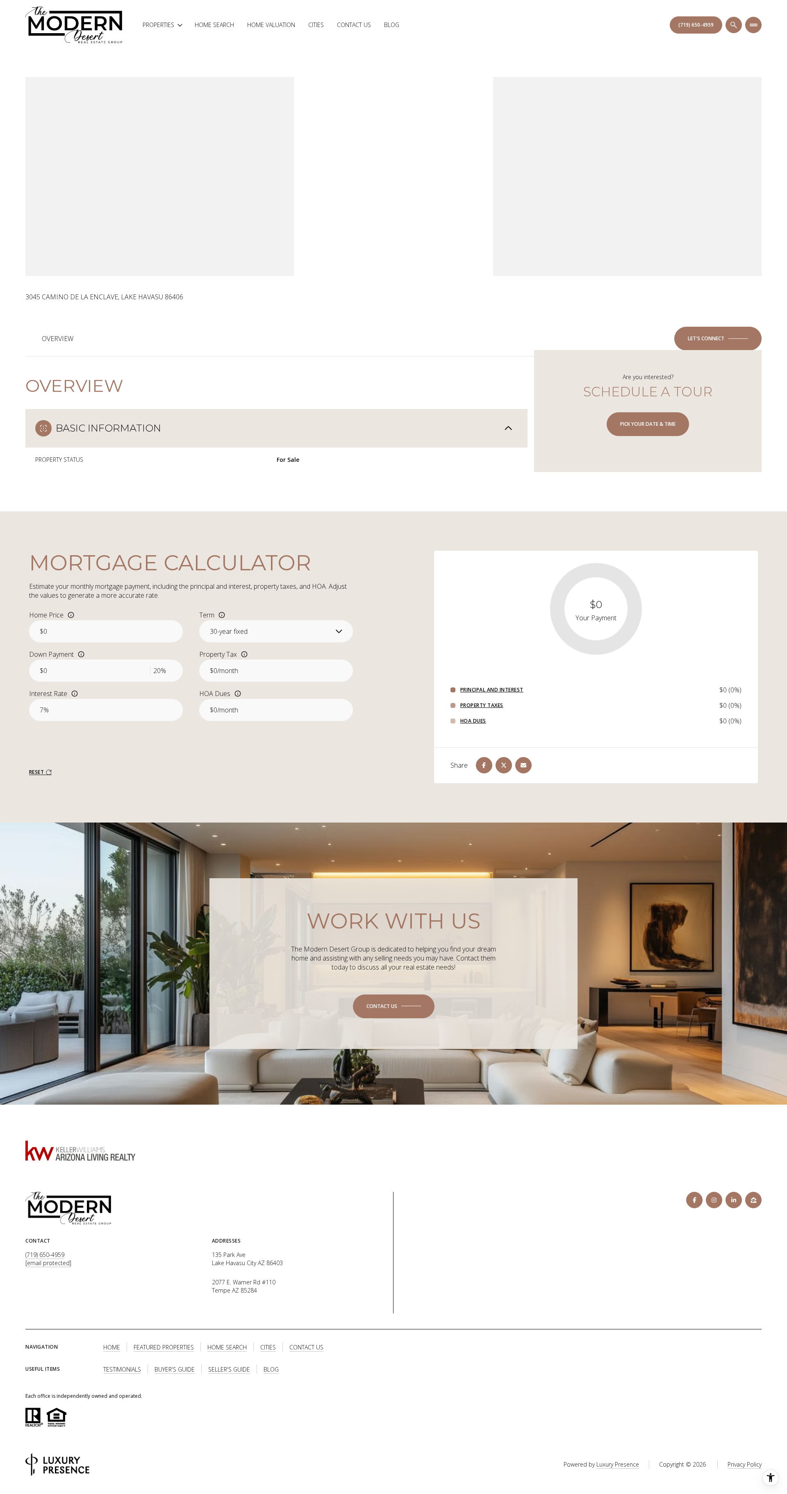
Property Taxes (481, 705)
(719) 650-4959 (44, 1255)
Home (111, 1347)
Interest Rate (48, 693)
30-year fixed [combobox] (229, 631)
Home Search (214, 25)
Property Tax (218, 654)
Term (206, 614)
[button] (718, 338)
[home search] (734, 25)
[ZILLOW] (753, 1200)
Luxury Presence (617, 1464)
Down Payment (51, 654)
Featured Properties (164, 1347)
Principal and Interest (491, 689)
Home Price (46, 614)
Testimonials (122, 1369)
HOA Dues (214, 693)
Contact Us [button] (306, 1347)
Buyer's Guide (175, 1369)
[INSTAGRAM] (714, 1200)
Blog (391, 25)
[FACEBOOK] (694, 1200)
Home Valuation (271, 25)
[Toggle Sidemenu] (753, 25)
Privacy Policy (745, 1464)
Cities (316, 25)
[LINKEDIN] (734, 1200)
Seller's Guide (229, 1369)
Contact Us (354, 25)
